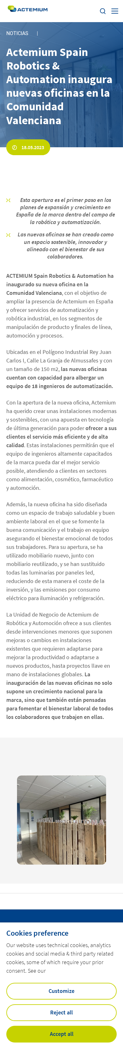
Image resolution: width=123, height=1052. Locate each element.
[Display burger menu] (114, 11)
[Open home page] (27, 11)
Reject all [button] (61, 1012)
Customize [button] (61, 990)
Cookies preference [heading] (37, 933)
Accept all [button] (61, 1033)
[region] (61, 820)
